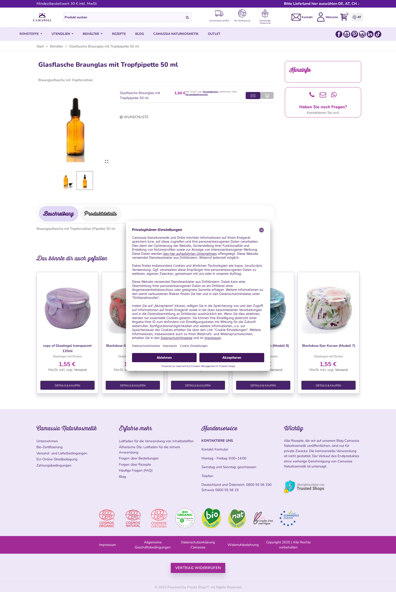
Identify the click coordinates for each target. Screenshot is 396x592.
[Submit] (187, 17)
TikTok (377, 34)
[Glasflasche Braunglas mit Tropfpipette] (106, 161)
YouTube (346, 34)
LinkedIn (370, 34)
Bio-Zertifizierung (49, 447)
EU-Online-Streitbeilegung (56, 459)
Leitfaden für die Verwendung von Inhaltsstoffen (156, 441)
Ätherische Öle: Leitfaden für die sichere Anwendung (149, 450)
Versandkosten (210, 91)
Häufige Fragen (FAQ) (136, 470)
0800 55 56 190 (259, 484)
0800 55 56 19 (227, 490)
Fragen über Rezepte (135, 464)
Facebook (339, 34)
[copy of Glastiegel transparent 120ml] (67, 307)
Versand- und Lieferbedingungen (61, 453)
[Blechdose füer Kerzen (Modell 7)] (328, 307)
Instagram (362, 34)
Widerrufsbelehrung (243, 544)
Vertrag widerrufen (198, 567)
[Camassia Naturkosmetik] (42, 17)
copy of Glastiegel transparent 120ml (67, 348)
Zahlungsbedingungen (54, 465)
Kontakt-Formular (214, 449)
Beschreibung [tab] (58, 214)
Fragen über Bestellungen (139, 458)
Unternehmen (47, 441)
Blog (122, 476)
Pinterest (354, 34)
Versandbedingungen (196, 94)
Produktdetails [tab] (100, 214)
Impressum (107, 544)
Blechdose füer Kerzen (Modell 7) (328, 345)
